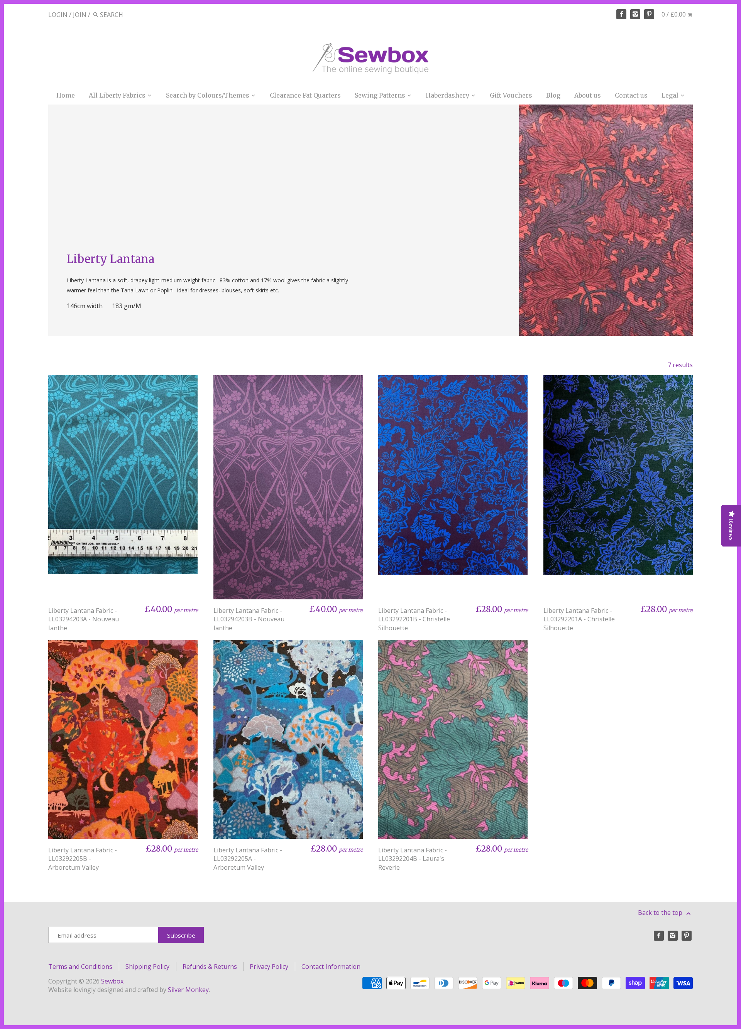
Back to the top (661, 912)
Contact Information (330, 966)
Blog (553, 95)
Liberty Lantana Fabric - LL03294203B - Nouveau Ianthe (248, 619)
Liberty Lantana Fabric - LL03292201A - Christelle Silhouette (579, 619)
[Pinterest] (649, 14)
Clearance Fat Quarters (305, 95)
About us (587, 95)
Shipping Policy (147, 966)
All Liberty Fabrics (118, 95)
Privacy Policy (269, 966)
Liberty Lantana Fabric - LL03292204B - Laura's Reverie (412, 859)
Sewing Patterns (381, 95)
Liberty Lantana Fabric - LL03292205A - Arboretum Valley (247, 859)
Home (65, 95)
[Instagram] (635, 14)
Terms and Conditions (80, 966)
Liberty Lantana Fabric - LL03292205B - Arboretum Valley (82, 859)
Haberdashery (448, 95)
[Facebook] (621, 14)
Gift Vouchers (511, 95)
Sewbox (112, 981)
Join (79, 14)
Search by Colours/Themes (208, 95)
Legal (670, 95)
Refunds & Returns (210, 966)
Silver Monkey (188, 989)
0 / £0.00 (674, 14)
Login (58, 14)
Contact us (631, 95)
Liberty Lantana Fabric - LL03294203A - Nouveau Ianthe (83, 619)
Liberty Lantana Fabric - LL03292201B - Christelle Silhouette (414, 619)
